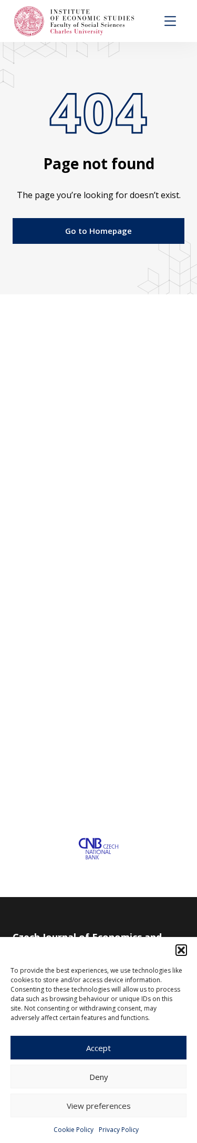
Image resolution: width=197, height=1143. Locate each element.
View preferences (99, 1105)
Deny (98, 1077)
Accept (98, 1048)
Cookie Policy (74, 1129)
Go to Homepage (98, 230)
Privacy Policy (119, 1129)
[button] (181, 950)
